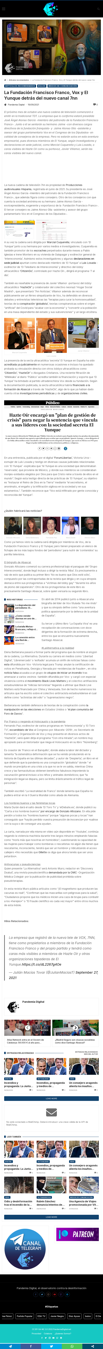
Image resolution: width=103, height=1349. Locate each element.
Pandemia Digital (33, 1001)
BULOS (41, 86)
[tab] (86, 1052)
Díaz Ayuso (65, 1316)
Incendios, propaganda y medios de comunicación (51, 1084)
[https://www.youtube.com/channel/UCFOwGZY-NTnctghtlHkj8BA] (53, 1338)
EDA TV (33, 1316)
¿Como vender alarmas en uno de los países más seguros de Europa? (25, 617)
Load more (51, 1098)
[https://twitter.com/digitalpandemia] (46, 1338)
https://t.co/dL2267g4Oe (41, 964)
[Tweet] (51, 1346)
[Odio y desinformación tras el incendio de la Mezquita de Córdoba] (19, 1185)
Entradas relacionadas (86, 1052)
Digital (8, 1079)
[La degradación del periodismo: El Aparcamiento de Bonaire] (9, 608)
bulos (79, 1316)
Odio (72, 1079)
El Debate (92, 1316)
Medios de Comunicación (63, 86)
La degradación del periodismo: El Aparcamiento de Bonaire (25, 606)
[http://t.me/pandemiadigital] (61, 1338)
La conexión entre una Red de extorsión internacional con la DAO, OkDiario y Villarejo (25, 639)
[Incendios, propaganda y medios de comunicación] (51, 1066)
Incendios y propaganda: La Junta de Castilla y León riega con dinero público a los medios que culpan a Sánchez (18, 1084)
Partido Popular (16, 1316)
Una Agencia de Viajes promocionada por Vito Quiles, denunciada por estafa (83, 1203)
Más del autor (91, 1054)
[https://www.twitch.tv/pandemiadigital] (57, 1338)
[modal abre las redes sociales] (92, 1346)
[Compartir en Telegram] (10, 1346)
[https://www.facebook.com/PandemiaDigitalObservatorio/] (42, 1338)
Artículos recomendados (19, 80)
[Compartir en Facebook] (31, 1346)
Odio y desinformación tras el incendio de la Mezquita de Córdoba (18, 1203)
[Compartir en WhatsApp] (72, 1346)
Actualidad (43, 1079)
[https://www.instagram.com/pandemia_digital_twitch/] (50, 1338)
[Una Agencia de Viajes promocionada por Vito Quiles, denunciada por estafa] (84, 1185)
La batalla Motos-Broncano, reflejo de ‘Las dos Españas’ (26, 628)
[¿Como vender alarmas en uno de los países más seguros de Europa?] (9, 619)
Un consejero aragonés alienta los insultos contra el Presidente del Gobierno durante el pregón (83, 1084)
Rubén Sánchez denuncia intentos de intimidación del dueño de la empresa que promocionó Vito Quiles (51, 1203)
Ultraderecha (44, 1197)
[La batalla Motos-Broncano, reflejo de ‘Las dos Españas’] (9, 629)
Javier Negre (48, 1316)
